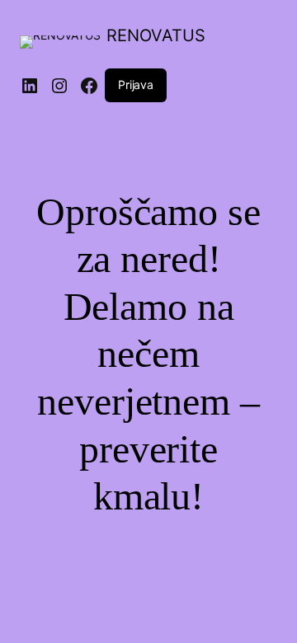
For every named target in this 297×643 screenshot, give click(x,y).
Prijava (135, 84)
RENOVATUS (155, 35)
